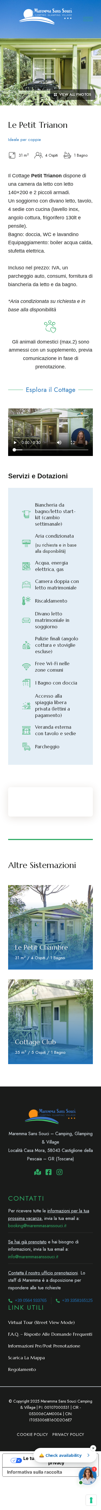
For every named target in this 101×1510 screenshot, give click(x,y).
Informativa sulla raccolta (34, 1472)
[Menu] (88, 19)
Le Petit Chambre (41, 947)
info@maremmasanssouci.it (33, 1256)
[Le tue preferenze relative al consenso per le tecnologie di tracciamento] (91, 1500)
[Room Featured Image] (50, 927)
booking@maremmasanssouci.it (37, 1225)
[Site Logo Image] (45, 16)
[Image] (50, 71)
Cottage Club (35, 1042)
